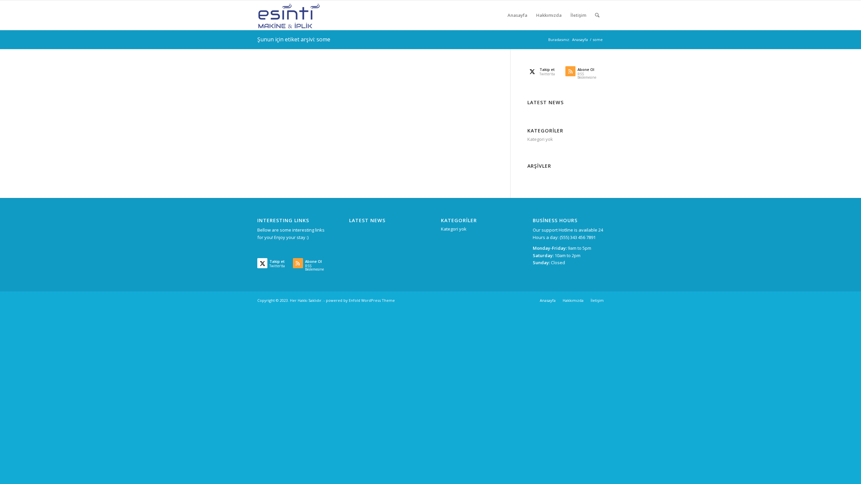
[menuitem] (517, 15)
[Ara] (597, 15)
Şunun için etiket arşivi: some (293, 39)
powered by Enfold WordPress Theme (360, 300)
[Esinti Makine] (289, 15)
